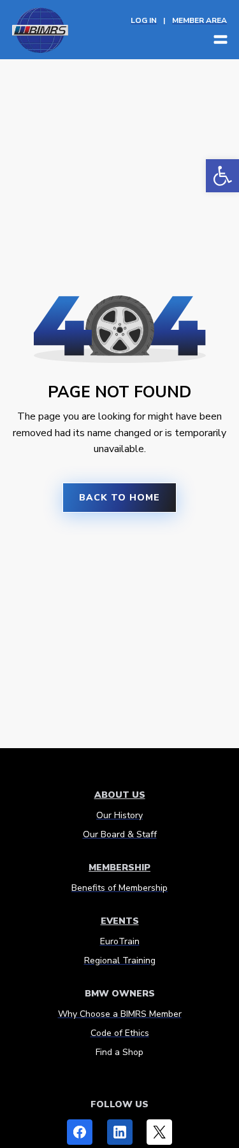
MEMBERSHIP (119, 867)
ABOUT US (119, 795)
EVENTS (120, 921)
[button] (222, 175)
